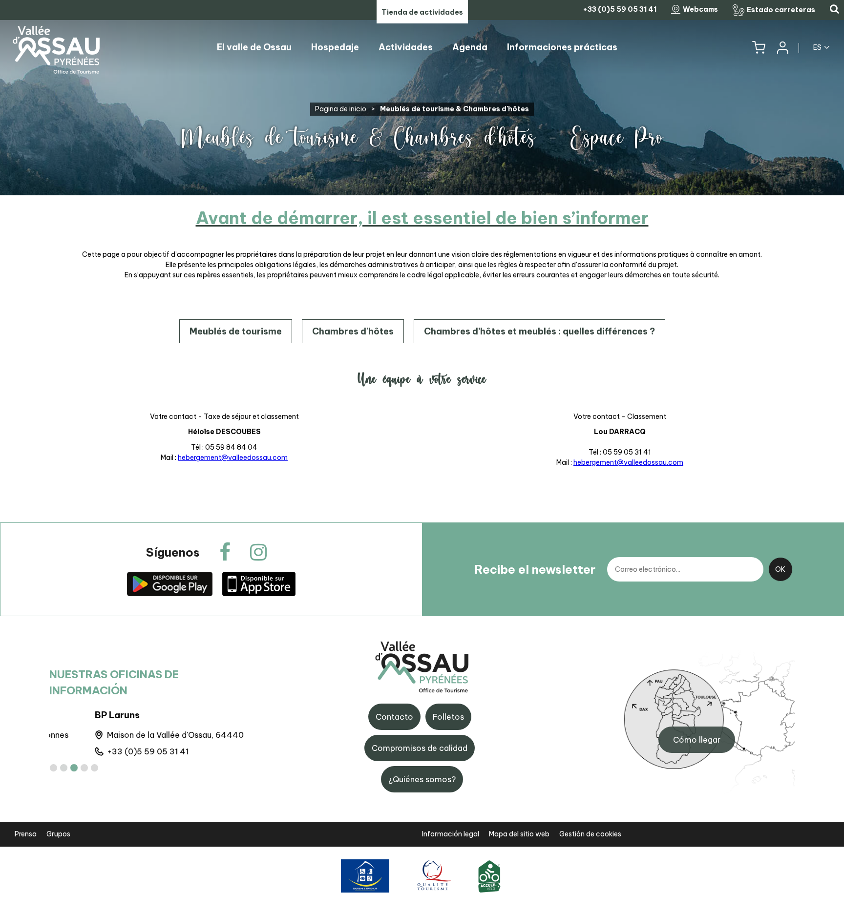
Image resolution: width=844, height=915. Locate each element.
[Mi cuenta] (782, 47)
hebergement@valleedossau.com (233, 457)
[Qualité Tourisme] (432, 876)
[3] (74, 768)
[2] (64, 768)
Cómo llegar (696, 740)
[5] (94, 768)
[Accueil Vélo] (489, 876)
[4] (84, 768)
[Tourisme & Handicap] (365, 876)
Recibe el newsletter (534, 569)
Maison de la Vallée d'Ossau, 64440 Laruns (143, 735)
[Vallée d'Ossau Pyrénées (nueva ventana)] (169, 584)
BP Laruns (71, 715)
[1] (53, 768)
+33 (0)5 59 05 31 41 (102, 751)
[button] (758, 47)
